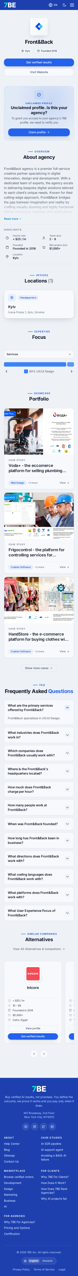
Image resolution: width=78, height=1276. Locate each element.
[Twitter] (43, 1126)
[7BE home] (39, 1089)
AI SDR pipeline (51, 1143)
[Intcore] (33, 974)
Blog (7, 1149)
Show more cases (37, 668)
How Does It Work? (53, 1183)
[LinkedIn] (52, 1126)
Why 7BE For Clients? (55, 1177)
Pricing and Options (17, 1227)
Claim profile (37, 132)
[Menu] (72, 5)
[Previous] (6, 371)
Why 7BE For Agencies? (19, 1222)
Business (9, 1200)
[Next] (71, 371)
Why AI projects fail (54, 1198)
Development (12, 1183)
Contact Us (11, 1161)
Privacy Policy (21, 1269)
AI (5, 1206)
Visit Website (39, 72)
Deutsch (48, 1260)
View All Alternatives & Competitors (37, 949)
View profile (33, 1028)
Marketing (10, 1194)
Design (8, 1188)
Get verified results (39, 62)
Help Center (12, 1143)
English (33, 1260)
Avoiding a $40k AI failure (53, 1157)
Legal (62, 1269)
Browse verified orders (18, 1177)
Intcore (33, 988)
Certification (12, 1233)
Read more (11, 218)
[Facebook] (25, 1126)
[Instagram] (34, 1126)
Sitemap (9, 1155)
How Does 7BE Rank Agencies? (54, 1190)
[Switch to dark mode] (64, 5)
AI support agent (52, 1149)
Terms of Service (44, 1269)
